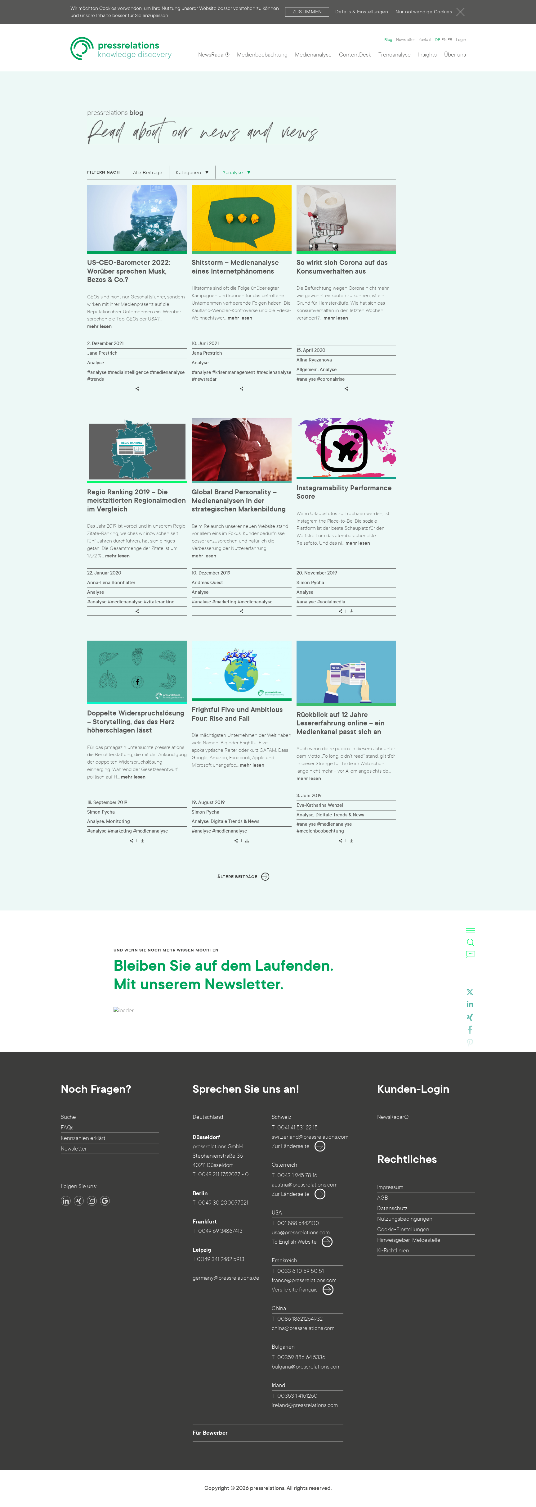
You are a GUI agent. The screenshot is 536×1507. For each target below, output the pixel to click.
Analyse (95, 362)
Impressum (390, 1187)
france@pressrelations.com (304, 1280)
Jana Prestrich (102, 353)
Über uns (455, 55)
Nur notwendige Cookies (423, 12)
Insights (427, 55)
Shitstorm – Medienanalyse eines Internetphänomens (235, 267)
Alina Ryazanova (314, 360)
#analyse (233, 172)
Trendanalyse (394, 55)
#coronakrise (331, 379)
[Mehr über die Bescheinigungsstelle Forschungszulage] (106, 1246)
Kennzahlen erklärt (83, 1138)
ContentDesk (355, 55)
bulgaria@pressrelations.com (306, 1367)
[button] (470, 993)
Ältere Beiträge (237, 877)
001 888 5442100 (298, 1223)
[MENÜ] (470, 931)
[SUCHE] (470, 942)
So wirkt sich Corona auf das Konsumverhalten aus (342, 267)
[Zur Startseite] (121, 48)
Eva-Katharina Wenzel (320, 805)
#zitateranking (159, 602)
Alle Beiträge (148, 172)
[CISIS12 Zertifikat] (139, 1246)
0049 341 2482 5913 (220, 1259)
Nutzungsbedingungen (404, 1219)
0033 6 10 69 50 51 (300, 1271)
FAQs (67, 1127)
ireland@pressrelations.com (305, 1405)
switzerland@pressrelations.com (310, 1137)
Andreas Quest (207, 582)
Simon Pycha (310, 582)
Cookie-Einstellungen (403, 1229)
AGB (382, 1198)
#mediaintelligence (128, 372)
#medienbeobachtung (320, 831)
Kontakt (424, 39)
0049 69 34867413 (220, 1231)
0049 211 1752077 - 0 (223, 1174)
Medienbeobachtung (262, 55)
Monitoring (118, 821)
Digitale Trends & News (235, 821)
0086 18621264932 (300, 1319)
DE (437, 39)
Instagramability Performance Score (344, 492)
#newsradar (204, 379)
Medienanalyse (313, 55)
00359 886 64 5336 (301, 1357)
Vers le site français (295, 1290)
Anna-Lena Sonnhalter (111, 582)
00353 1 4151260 (297, 1396)
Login (461, 39)
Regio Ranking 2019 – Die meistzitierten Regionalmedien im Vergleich (136, 501)
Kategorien (189, 172)
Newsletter (405, 39)
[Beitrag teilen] (137, 389)
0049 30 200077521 (223, 1203)
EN (444, 39)
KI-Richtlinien (393, 1250)
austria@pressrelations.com (304, 1185)
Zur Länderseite (291, 1146)
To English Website (294, 1242)
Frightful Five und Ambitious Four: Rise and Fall (237, 714)
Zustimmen (307, 12)
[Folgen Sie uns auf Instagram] (92, 1201)
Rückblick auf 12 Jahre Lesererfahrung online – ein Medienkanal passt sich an (341, 724)
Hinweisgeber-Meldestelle (408, 1240)
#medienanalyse (167, 372)
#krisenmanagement (233, 372)
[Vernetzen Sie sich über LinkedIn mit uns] (66, 1201)
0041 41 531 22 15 (297, 1127)
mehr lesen (99, 326)
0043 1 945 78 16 (297, 1175)
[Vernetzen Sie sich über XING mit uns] (79, 1201)
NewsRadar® (214, 55)
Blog (388, 39)
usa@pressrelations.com (301, 1232)
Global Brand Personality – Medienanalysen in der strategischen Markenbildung (239, 501)
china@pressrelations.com (303, 1328)
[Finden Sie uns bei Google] (105, 1201)
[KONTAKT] (470, 954)
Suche (68, 1117)
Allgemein (307, 369)
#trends (95, 379)
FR (450, 39)
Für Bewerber (210, 1433)
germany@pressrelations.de (226, 1278)
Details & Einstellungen (361, 12)
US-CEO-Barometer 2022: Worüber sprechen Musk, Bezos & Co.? (128, 271)
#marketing (224, 602)
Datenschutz (392, 1208)
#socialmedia (331, 602)
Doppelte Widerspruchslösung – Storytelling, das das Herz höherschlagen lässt (135, 722)
